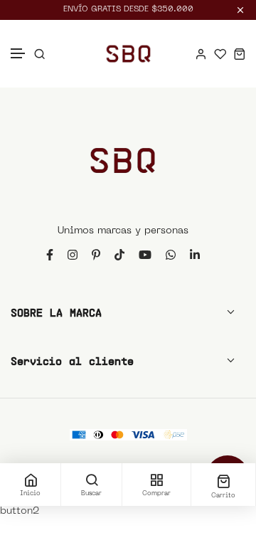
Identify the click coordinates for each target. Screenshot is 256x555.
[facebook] (49, 254)
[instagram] (73, 254)
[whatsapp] (171, 254)
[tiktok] (119, 254)
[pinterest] (96, 254)
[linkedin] (195, 254)
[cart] (239, 54)
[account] (201, 54)
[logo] (128, 54)
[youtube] (145, 254)
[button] (18, 53)
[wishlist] (220, 54)
